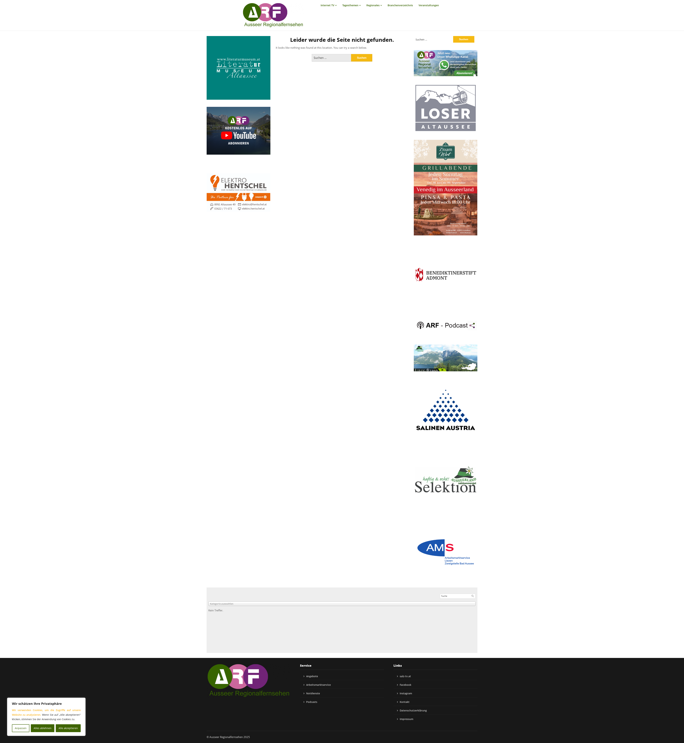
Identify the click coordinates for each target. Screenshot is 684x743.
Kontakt (405, 702)
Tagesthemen (350, 5)
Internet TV (327, 5)
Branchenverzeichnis (400, 5)
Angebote (312, 676)
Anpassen (21, 728)
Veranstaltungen (429, 5)
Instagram (406, 693)
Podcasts (311, 702)
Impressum (406, 719)
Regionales (373, 5)
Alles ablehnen (42, 728)
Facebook (405, 684)
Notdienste (313, 693)
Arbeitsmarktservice (318, 684)
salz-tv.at (405, 676)
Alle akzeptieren (68, 728)
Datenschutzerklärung (413, 710)
